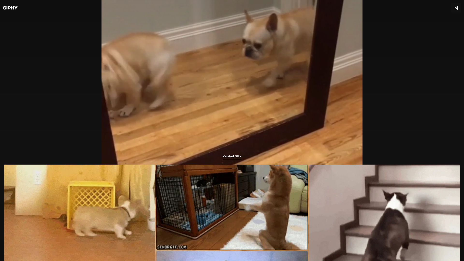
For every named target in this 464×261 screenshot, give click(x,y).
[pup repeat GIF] (232, 130)
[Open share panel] (456, 8)
